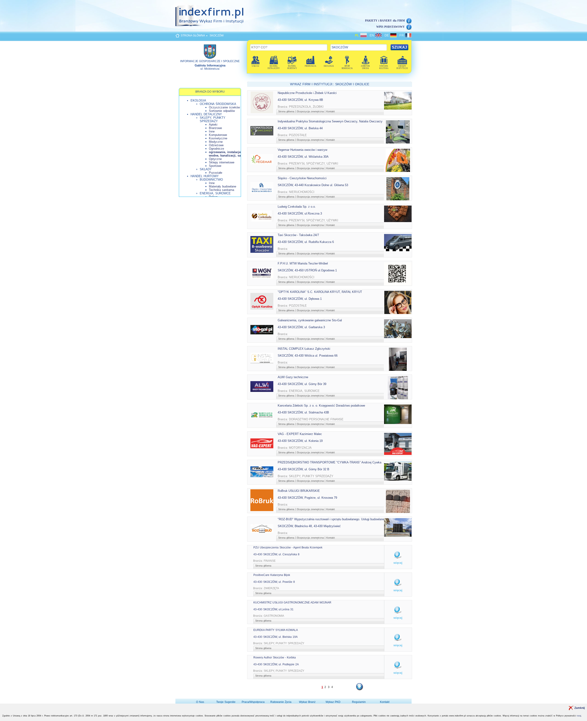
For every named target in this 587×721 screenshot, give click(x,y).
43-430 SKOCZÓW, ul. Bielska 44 (300, 128)
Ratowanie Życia (280, 702)
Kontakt (330, 111)
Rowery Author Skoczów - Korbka (274, 657)
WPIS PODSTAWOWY (390, 26)
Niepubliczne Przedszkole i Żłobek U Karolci (307, 93)
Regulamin (359, 702)
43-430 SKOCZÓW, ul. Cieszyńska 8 (276, 554)
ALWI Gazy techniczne (293, 377)
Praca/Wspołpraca (253, 702)
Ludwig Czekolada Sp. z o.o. (297, 206)
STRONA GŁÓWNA (193, 35)
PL (357, 35)
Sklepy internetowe (221, 162)
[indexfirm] (209, 15)
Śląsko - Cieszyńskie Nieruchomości (302, 178)
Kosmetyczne (218, 138)
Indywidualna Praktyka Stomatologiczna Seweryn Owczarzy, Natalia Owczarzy (330, 121)
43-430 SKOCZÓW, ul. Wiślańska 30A (303, 156)
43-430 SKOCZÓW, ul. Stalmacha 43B (303, 412)
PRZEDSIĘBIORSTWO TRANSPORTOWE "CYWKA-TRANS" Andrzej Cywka (329, 462)
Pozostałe (215, 172)
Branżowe (215, 128)
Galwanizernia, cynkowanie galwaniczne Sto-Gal (310, 320)
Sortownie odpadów (222, 111)
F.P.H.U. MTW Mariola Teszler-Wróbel (303, 263)
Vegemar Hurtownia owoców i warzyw (302, 149)
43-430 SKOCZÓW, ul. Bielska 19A (275, 636)
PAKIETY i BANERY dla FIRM (385, 20)
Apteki (213, 124)
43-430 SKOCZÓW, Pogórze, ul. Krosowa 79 (307, 497)
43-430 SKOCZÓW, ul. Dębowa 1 (300, 298)
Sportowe (215, 166)
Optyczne (215, 159)
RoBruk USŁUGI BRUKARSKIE (299, 491)
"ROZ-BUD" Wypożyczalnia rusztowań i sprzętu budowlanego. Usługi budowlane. (331, 519)
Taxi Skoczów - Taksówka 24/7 (298, 235)
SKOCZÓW (217, 35)
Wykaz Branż (307, 702)
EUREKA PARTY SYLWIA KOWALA (275, 630)
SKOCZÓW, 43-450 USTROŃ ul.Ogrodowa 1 (307, 270)
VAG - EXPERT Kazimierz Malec (300, 434)
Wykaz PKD (333, 702)
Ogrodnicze (216, 148)
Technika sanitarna (221, 190)
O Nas (200, 702)
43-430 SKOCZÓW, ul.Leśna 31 (273, 609)
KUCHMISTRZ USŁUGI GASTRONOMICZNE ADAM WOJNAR (292, 602)
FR (402, 35)
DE (387, 35)
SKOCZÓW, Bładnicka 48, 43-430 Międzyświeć (309, 526)
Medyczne (216, 141)
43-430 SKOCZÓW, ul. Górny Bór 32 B (303, 469)
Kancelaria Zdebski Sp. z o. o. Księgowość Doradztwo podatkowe (321, 405)
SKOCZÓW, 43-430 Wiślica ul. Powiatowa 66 (308, 355)
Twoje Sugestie (225, 702)
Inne (212, 131)
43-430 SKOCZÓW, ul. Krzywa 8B (300, 100)
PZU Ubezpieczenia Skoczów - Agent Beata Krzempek (287, 547)
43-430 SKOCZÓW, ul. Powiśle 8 (274, 581)
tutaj (579, 716)
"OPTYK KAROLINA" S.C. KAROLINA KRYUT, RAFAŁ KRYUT (320, 292)
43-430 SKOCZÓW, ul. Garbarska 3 (301, 327)
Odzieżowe (216, 145)
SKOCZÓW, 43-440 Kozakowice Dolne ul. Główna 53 (313, 185)
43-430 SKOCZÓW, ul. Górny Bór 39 (302, 384)
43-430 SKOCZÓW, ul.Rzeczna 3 (300, 213)
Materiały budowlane (222, 186)
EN (372, 35)
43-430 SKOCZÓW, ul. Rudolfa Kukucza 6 (306, 242)
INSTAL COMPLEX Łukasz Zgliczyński (304, 348)
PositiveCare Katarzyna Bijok (271, 575)
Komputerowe (218, 135)
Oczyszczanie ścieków (224, 107)
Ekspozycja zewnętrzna (310, 111)
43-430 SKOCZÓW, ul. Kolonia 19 (300, 441)
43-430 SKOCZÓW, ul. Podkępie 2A (276, 664)
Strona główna (286, 111)
